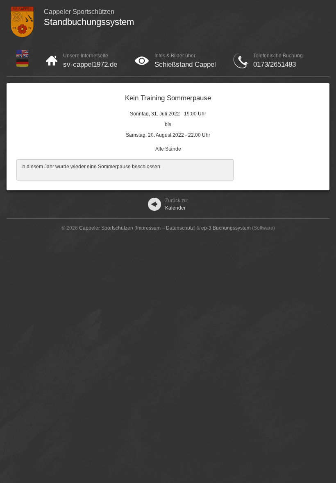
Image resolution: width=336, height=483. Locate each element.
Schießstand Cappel (185, 64)
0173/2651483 (274, 64)
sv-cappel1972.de (90, 64)
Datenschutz (180, 228)
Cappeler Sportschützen (106, 228)
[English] (22, 56)
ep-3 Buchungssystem (226, 228)
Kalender (176, 204)
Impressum (148, 228)
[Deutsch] (22, 65)
